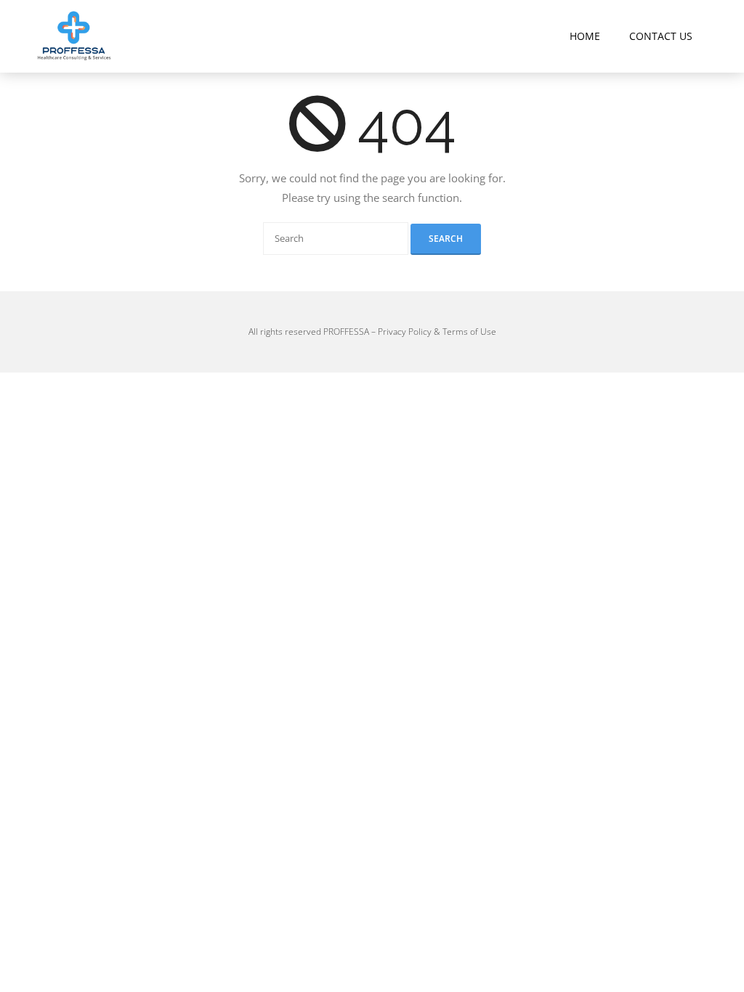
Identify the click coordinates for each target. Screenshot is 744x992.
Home (585, 36)
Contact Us (660, 36)
